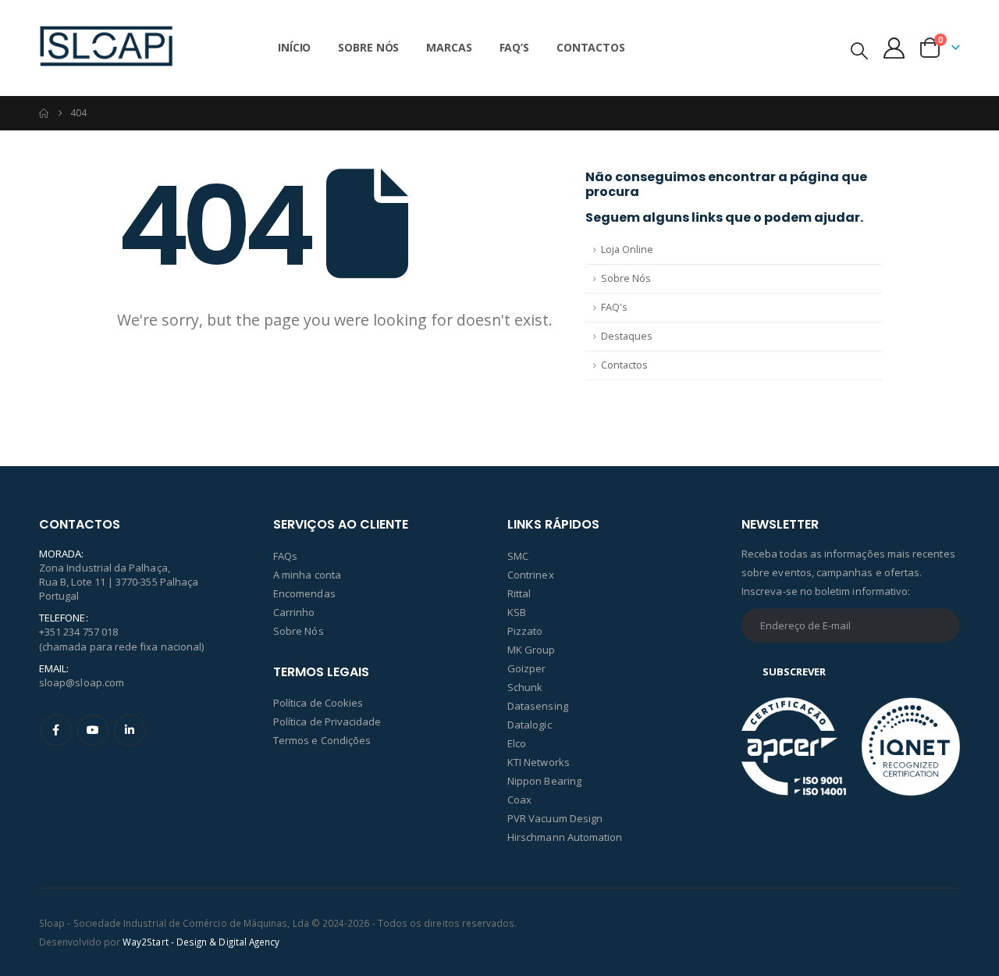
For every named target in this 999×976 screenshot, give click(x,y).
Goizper (526, 668)
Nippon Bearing (544, 781)
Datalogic (529, 725)
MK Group (531, 650)
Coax (519, 800)
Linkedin (129, 730)
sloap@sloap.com (81, 682)
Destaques (626, 336)
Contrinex (530, 575)
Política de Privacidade (327, 721)
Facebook (56, 730)
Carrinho (294, 612)
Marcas (448, 47)
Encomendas (304, 593)
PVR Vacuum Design (555, 818)
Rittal (519, 593)
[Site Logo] (106, 47)
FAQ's (614, 307)
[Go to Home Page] (43, 113)
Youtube (92, 730)
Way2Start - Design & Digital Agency (201, 941)
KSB (516, 612)
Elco (516, 743)
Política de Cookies (318, 703)
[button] (859, 50)
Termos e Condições (322, 740)
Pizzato (524, 631)
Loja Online (627, 249)
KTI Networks (538, 762)
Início (294, 47)
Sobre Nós (368, 47)
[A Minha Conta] (894, 48)
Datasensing (537, 706)
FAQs (285, 556)
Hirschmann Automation (564, 837)
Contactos (590, 47)
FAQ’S (514, 47)
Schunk (524, 687)
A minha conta (307, 575)
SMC (517, 556)
